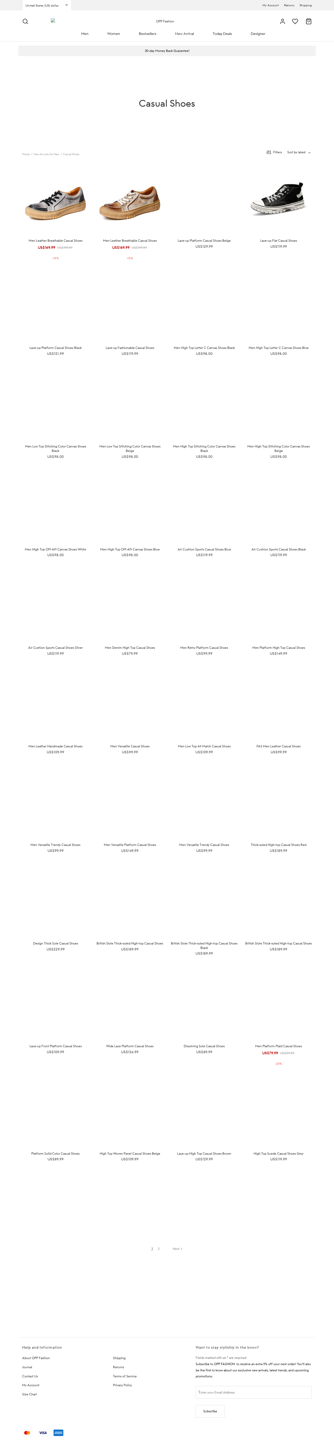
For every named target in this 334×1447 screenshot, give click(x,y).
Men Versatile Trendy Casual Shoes (55, 845)
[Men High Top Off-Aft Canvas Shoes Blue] (130, 507)
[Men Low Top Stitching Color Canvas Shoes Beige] (130, 404)
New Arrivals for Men (46, 154)
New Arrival (184, 34)
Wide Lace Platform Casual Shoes (129, 1046)
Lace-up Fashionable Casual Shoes (130, 348)
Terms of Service (125, 1376)
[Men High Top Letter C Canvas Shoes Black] (204, 305)
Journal (27, 1367)
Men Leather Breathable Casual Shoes (55, 241)
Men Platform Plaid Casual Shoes (278, 1046)
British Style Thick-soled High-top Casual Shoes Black (204, 945)
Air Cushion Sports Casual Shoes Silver (55, 648)
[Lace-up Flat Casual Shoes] (278, 198)
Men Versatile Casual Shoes (130, 746)
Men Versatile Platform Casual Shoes (130, 845)
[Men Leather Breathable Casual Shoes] (55, 198)
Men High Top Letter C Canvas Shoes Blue (279, 348)
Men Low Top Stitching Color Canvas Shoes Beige (129, 448)
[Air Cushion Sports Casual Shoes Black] (278, 507)
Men (84, 34)
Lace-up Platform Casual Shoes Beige (204, 241)
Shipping (306, 5)
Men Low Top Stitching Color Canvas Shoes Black (55, 448)
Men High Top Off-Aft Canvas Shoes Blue (130, 549)
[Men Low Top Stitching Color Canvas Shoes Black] (55, 404)
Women (113, 34)
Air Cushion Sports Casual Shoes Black (279, 549)
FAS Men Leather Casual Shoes (279, 746)
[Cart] (309, 21)
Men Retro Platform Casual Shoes (204, 648)
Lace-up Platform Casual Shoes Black (55, 348)
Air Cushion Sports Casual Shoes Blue (204, 549)
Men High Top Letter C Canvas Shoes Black (204, 348)
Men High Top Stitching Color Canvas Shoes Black (204, 448)
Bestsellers (147, 34)
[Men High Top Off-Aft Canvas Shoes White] (55, 507)
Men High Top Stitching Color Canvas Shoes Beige (278, 448)
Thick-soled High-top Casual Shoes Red (278, 845)
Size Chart (29, 1394)
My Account (271, 5)
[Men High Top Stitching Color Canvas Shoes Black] (204, 404)
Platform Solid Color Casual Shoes (55, 1153)
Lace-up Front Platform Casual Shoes (55, 1046)
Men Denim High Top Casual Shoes (130, 648)
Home (26, 154)
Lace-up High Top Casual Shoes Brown (204, 1153)
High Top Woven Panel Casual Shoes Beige (130, 1153)
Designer (258, 34)
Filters (277, 152)
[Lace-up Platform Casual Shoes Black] (55, 305)
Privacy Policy (122, 1385)
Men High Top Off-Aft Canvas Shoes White (55, 549)
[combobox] (299, 152)
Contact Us (30, 1376)
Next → (178, 1249)
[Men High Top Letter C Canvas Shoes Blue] (278, 305)
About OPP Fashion (36, 1358)
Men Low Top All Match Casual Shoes (204, 746)
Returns (289, 5)
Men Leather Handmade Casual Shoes (55, 746)
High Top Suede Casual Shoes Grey (278, 1153)
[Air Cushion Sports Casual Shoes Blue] (204, 507)
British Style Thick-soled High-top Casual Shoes (130, 943)
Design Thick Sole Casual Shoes (55, 943)
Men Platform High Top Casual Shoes (278, 648)
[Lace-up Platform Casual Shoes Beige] (204, 198)
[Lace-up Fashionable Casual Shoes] (130, 305)
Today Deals (222, 34)
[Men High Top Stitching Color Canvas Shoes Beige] (278, 404)
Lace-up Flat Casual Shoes (278, 241)
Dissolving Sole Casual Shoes (204, 1046)
